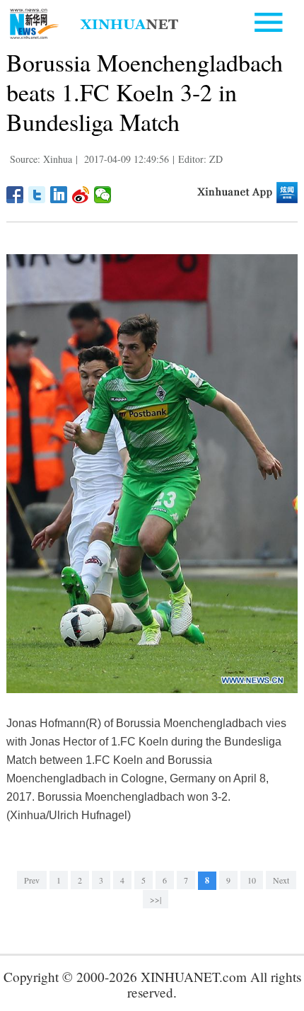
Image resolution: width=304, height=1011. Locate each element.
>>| (155, 899)
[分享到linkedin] (59, 194)
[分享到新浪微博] (81, 194)
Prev (32, 880)
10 (251, 880)
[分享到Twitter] (37, 194)
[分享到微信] (103, 194)
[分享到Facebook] (15, 194)
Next (281, 880)
